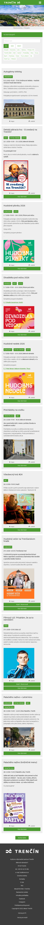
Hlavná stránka (18, 28)
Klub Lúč (18, 629)
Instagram (22, 902)
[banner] (12, 2)
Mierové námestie (28, 141)
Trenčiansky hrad (21, 551)
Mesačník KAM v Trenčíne (22, 889)
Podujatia (27, 28)
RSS (22, 885)
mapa (12, 750)
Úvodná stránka (22, 876)
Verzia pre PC (22, 913)
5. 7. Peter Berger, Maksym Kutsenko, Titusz (17, 368)
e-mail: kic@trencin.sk (22, 872)
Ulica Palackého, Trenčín (28, 711)
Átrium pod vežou (28, 215)
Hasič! (17, 484)
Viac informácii (22, 196)
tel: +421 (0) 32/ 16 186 (22, 869)
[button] (40, 2)
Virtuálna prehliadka (22, 895)
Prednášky (8, 76)
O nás (22, 882)
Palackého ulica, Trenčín (23, 772)
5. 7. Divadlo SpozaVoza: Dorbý (13, 302)
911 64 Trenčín (22, 866)
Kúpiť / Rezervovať (22, 604)
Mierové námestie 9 (22, 862)
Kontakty (22, 879)
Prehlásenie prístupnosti (22, 905)
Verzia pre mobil (22, 917)
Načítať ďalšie (22, 838)
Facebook (22, 899)
